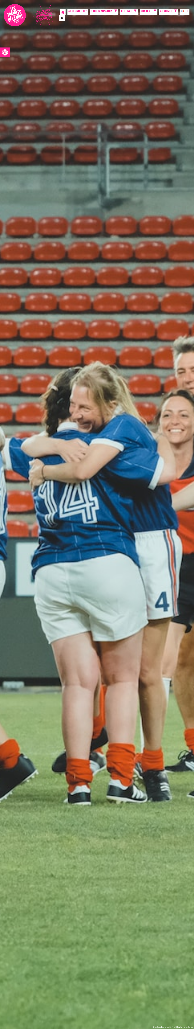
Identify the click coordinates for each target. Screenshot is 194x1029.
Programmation (102, 11)
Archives (166, 11)
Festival (126, 11)
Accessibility (77, 11)
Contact (146, 11)
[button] (5, 52)
